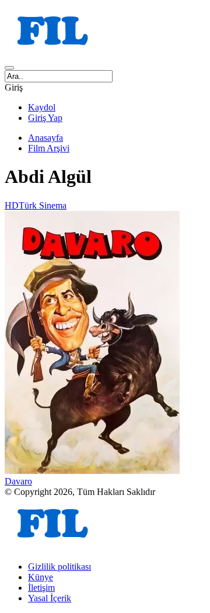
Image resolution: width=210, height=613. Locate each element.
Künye (40, 577)
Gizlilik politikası (59, 567)
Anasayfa (45, 138)
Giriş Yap (45, 118)
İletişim (41, 588)
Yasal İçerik (49, 598)
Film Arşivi (48, 148)
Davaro (18, 481)
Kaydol (41, 107)
